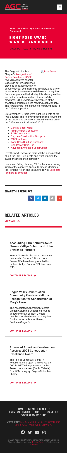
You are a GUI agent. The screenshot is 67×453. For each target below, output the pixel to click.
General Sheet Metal (22, 127)
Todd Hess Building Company (27, 142)
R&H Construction (20, 133)
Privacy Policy (38, 442)
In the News (22, 28)
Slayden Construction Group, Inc (28, 136)
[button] (31, 198)
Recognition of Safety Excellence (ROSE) (19, 76)
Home (12, 28)
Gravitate (34, 444)
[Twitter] (30, 432)
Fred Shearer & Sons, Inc (24, 130)
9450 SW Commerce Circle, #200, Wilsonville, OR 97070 (37, 423)
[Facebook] (23, 432)
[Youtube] (37, 432)
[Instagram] (44, 432)
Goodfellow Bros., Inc (22, 145)
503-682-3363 (28, 421)
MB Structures (18, 139)
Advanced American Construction (29, 147)
